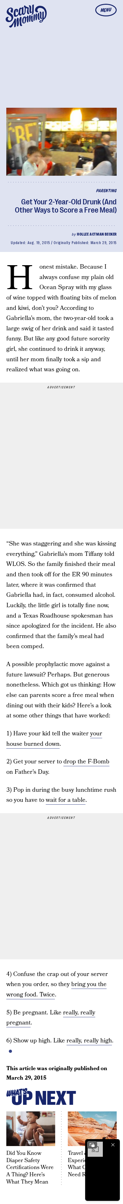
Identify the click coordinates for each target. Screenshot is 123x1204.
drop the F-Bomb (86, 761)
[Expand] (92, 1145)
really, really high (89, 1040)
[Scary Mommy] (26, 16)
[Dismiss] (113, 1145)
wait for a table (65, 800)
